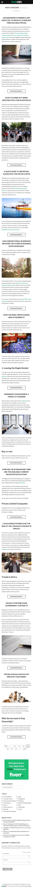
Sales (19, 805)
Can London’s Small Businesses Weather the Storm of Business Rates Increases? (16, 243)
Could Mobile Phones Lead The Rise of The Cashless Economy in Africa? (16, 526)
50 (15, 746)
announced (5, 376)
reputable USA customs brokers (10, 229)
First (6, 746)
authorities (22, 482)
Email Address (16, 853)
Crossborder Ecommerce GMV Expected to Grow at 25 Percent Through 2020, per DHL (16, 20)
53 (28, 746)
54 (7, 749)
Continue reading (16, 91)
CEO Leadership (7, 796)
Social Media (21, 807)
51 (19, 746)
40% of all (5, 549)
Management (21, 799)
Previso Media (20, 886)
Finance (5, 805)
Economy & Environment (9, 801)
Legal (19, 796)
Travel (19, 809)
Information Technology (9, 811)
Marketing (20, 801)
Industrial (5, 809)
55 (11, 749)
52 (23, 746)
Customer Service (7, 799)
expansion (24, 401)
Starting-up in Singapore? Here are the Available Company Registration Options (16, 471)
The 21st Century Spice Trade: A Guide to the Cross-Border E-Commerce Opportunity (15, 35)
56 (16, 749)
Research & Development (24, 803)
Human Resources (8, 807)
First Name (16, 859)
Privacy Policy (27, 886)
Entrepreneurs (7, 803)
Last (24, 749)
